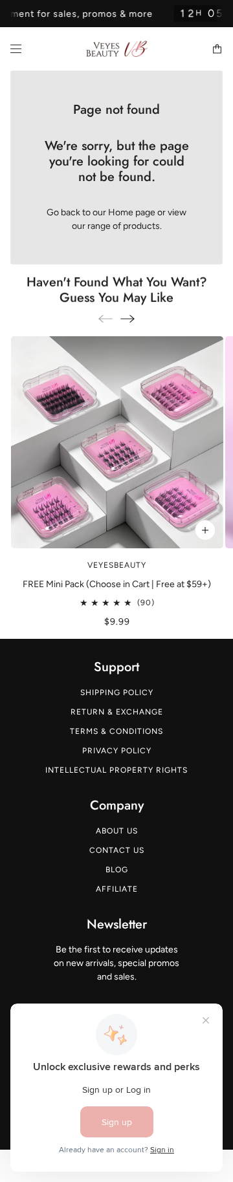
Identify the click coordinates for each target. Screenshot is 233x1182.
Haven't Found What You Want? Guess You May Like (117, 290)
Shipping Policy (116, 692)
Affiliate (117, 889)
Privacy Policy (116, 750)
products (141, 225)
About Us (117, 830)
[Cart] (217, 48)
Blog (116, 869)
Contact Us (116, 850)
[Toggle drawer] (15, 49)
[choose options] (204, 530)
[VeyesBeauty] (117, 49)
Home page (131, 212)
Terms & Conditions (116, 731)
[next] (127, 318)
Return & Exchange (117, 711)
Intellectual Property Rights (116, 770)
